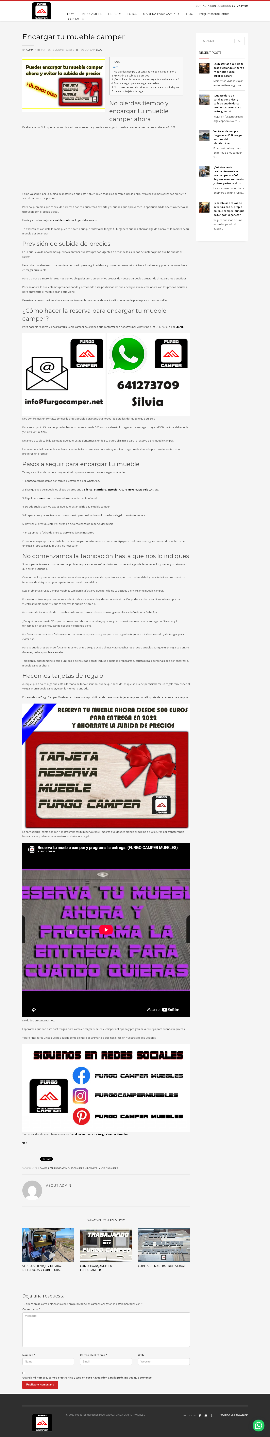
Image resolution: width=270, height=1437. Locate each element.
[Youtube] (206, 1415)
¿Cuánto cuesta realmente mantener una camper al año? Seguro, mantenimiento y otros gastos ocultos (228, 175)
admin (30, 49)
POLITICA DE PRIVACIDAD (234, 1414)
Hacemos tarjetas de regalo (129, 91)
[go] (239, 41)
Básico (88, 489)
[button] (258, 1425)
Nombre (28, 1355)
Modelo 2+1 (145, 489)
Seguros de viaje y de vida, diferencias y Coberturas (42, 1268)
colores (40, 498)
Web (141, 1355)
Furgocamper (76, 1168)
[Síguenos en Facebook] (200, 1415)
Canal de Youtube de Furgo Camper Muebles (99, 1134)
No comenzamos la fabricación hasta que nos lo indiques (146, 87)
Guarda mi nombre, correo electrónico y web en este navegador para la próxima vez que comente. (87, 1377)
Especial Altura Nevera (122, 489)
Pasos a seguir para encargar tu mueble (136, 83)
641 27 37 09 (240, 5)
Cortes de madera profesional (161, 1266)
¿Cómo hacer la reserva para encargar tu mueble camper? (146, 79)
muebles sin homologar (67, 220)
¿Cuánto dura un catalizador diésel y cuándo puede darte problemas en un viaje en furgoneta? (227, 103)
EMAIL (179, 327)
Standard (100, 489)
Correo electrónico (93, 1355)
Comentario (31, 1309)
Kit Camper (91, 1168)
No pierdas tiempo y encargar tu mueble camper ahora (145, 71)
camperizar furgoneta (53, 1168)
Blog (99, 49)
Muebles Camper (108, 1168)
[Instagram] (212, 1415)
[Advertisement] (105, 161)
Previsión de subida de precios (131, 75)
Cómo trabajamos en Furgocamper (96, 1268)
